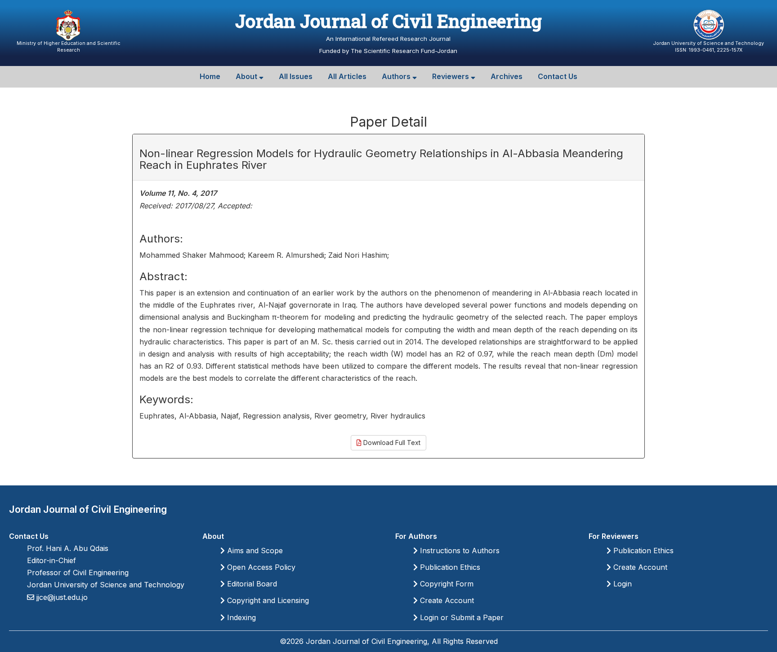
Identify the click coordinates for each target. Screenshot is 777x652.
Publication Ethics (449, 567)
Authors (397, 76)
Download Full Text (391, 442)
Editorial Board (251, 583)
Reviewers (451, 76)
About (247, 76)
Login (621, 583)
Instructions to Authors (459, 550)
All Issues (296, 76)
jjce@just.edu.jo (61, 597)
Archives (506, 76)
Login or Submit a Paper (461, 617)
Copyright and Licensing (267, 600)
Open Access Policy (260, 567)
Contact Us (557, 76)
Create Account (446, 600)
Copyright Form (445, 583)
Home (210, 76)
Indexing (240, 617)
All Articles (347, 76)
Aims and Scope (254, 550)
